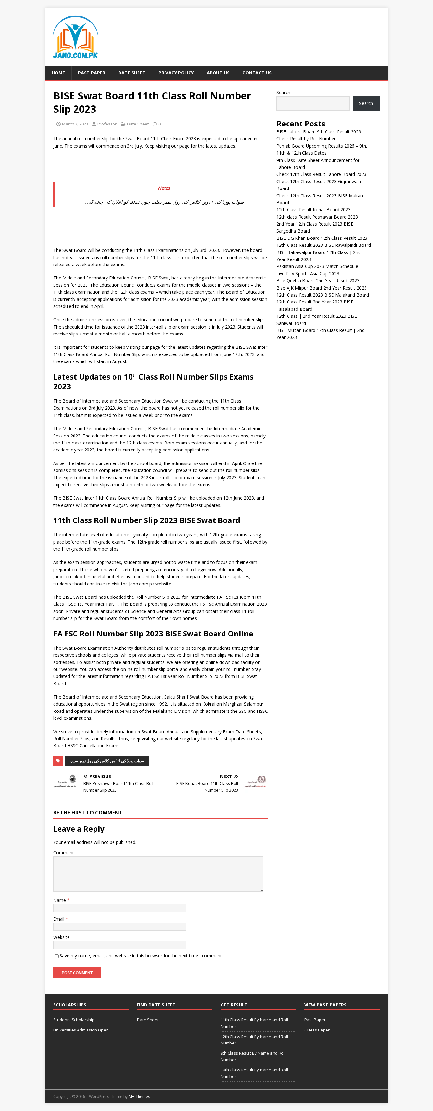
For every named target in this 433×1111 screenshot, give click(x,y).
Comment (63, 853)
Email (59, 919)
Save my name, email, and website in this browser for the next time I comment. (141, 956)
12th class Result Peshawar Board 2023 (317, 217)
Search (283, 92)
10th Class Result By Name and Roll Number (254, 1073)
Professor (107, 124)
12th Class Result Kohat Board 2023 (313, 210)
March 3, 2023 (75, 124)
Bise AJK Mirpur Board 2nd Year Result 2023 (321, 288)
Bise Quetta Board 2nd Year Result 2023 (317, 281)
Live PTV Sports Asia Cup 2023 (307, 274)
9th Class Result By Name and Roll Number (253, 1056)
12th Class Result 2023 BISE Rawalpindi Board (323, 245)
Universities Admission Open (81, 1030)
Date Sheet (131, 73)
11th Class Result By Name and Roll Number (254, 1023)
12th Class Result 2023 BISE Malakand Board (322, 295)
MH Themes (139, 1096)
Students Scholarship (73, 1020)
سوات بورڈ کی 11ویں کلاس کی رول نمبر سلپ (107, 760)
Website (61, 937)
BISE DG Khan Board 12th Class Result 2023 (321, 238)
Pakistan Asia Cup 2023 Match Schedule (317, 266)
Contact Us (257, 73)
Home (58, 73)
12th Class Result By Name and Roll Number (254, 1040)
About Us (218, 73)
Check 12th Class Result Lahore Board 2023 (321, 174)
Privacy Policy (176, 73)
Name (60, 900)
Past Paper (91, 73)
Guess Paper (317, 1030)
